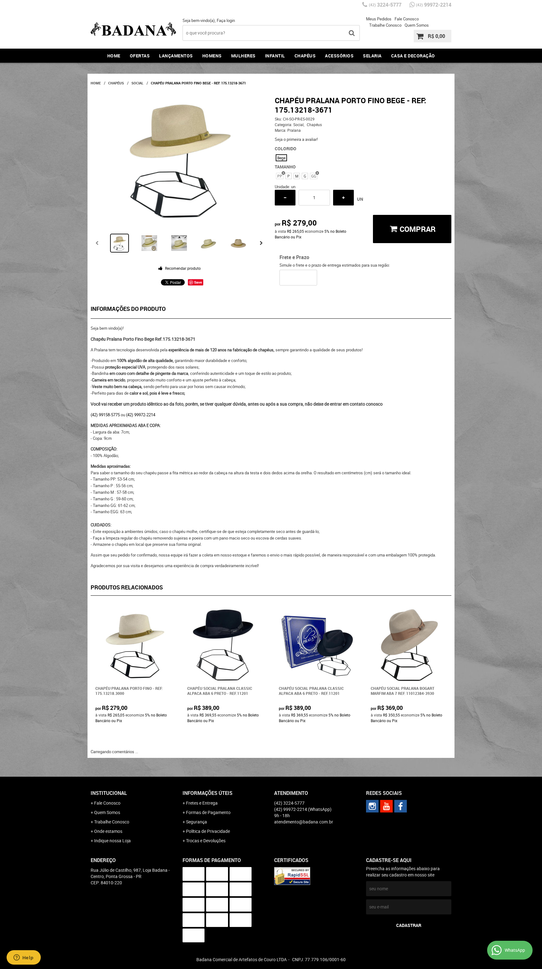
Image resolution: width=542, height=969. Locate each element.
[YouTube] (386, 806)
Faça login (226, 20)
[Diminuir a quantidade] (285, 197)
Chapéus (305, 56)
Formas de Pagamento (208, 812)
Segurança (196, 822)
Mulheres (243, 56)
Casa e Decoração (413, 56)
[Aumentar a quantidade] (343, 197)
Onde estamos (108, 831)
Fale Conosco (407, 19)
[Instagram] (372, 806)
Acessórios (339, 56)
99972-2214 (433, 4)
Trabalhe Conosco (385, 25)
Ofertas (140, 56)
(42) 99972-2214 (140, 415)
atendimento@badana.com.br (303, 822)
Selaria (372, 56)
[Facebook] (400, 806)
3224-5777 (385, 4)
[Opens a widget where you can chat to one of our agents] (23, 958)
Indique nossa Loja (112, 841)
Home (113, 56)
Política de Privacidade (208, 831)
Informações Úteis (207, 793)
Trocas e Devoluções (206, 841)
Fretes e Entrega (202, 803)
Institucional (109, 793)
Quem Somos (417, 25)
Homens (212, 56)
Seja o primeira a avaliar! (296, 139)
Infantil (275, 56)
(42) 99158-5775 (105, 415)
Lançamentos (176, 56)
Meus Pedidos (378, 19)
